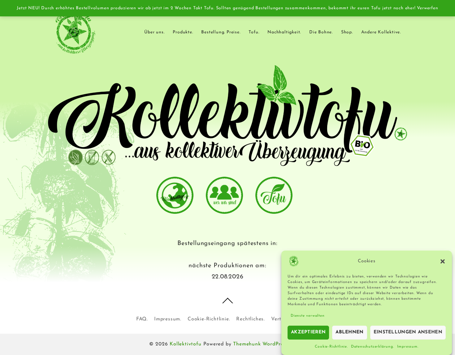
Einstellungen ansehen (408, 332)
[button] (443, 261)
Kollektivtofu (185, 344)
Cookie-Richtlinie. (331, 347)
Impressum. (407, 347)
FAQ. (142, 319)
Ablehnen (349, 332)
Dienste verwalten (308, 316)
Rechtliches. (250, 319)
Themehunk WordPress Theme (269, 344)
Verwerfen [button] (427, 8)
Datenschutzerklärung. (372, 347)
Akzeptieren (308, 332)
